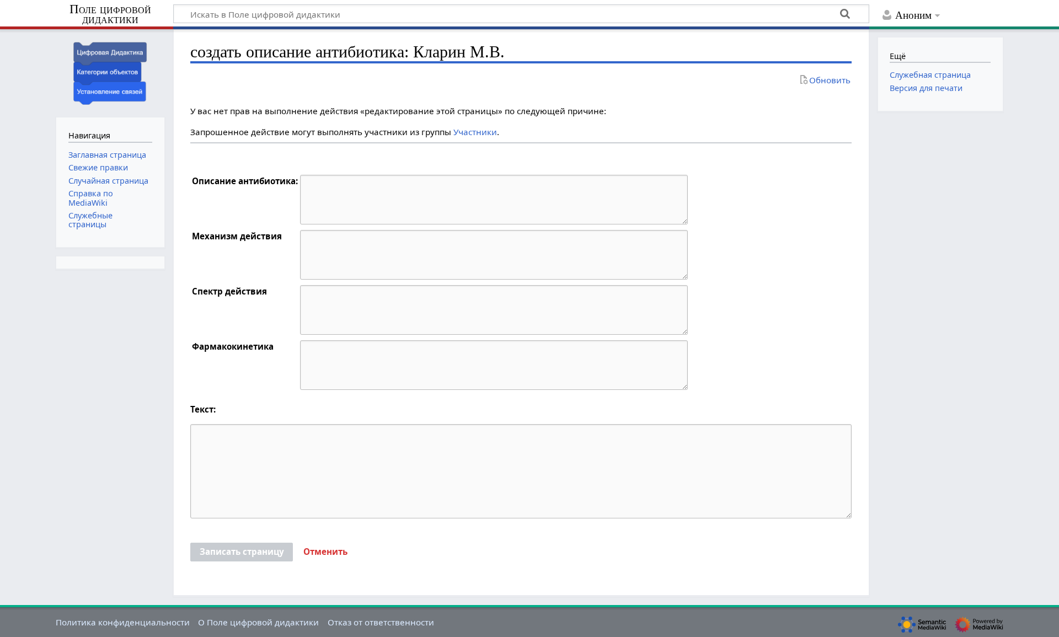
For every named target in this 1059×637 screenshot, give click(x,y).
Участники (475, 131)
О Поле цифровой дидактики (258, 622)
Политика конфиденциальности (123, 622)
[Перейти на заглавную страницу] (110, 72)
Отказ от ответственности (381, 622)
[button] (325, 552)
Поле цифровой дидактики (110, 14)
